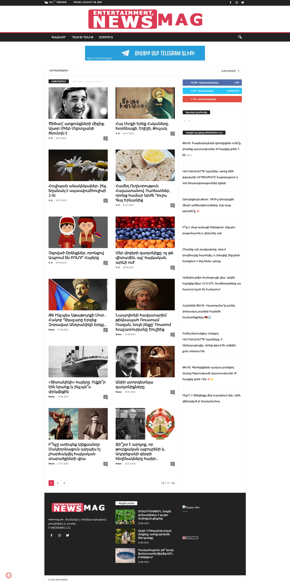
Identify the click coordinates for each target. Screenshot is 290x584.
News (52, 329)
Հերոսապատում (58, 70)
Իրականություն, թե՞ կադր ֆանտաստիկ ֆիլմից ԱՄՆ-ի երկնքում (156, 553)
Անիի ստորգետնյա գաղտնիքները (134, 384)
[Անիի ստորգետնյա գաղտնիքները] (145, 361)
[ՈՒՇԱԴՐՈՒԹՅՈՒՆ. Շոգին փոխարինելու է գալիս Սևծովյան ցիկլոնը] (125, 517)
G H (51, 138)
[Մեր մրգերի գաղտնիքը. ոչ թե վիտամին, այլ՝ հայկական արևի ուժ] (145, 232)
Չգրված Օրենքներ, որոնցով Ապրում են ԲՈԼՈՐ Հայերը (76, 255)
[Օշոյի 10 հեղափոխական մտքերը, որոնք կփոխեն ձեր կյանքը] (125, 536)
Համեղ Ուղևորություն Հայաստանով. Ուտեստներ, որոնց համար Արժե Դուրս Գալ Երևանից (143, 193)
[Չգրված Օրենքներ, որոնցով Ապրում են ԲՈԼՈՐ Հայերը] (78, 232)
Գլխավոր (58, 37)
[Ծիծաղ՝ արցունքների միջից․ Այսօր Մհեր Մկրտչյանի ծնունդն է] (78, 103)
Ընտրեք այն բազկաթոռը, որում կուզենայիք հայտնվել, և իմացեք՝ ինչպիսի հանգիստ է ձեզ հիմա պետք (211, 255)
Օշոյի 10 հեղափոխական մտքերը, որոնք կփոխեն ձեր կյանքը (154, 534)
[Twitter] (242, 3)
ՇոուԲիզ (106, 37)
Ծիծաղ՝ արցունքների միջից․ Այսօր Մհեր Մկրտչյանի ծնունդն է (77, 128)
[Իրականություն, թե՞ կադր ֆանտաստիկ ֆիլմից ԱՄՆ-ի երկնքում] (125, 555)
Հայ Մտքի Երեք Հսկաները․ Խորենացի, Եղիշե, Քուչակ (142, 126)
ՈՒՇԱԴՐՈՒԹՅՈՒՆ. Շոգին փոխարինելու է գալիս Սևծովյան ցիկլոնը (154, 515)
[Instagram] (236, 3)
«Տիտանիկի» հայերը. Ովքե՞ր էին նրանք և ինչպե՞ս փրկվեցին (77, 386)
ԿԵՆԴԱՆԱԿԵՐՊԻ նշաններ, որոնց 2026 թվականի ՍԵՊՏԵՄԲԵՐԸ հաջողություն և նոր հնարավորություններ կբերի (210, 177)
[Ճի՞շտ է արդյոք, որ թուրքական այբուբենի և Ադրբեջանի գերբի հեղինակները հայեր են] (145, 424)
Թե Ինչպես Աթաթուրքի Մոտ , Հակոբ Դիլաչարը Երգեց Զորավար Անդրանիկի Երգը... (77, 319)
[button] (240, 37)
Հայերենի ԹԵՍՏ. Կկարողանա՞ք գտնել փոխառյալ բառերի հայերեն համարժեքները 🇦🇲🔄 (208, 311)
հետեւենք (233, 90)
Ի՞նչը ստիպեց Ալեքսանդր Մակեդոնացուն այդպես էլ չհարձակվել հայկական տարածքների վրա (74, 451)
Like (237, 82)
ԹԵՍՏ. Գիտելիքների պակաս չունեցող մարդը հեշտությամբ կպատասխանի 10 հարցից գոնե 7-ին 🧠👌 (209, 373)
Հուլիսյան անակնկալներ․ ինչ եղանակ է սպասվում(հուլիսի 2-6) (77, 190)
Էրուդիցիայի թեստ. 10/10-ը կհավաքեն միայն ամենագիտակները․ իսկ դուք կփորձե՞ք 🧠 (208, 205)
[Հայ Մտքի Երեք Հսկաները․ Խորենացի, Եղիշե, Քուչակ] (145, 103)
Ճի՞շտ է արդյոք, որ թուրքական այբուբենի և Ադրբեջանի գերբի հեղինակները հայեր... (140, 451)
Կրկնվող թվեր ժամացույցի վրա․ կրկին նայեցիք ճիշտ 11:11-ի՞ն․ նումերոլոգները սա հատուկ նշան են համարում (211, 283)
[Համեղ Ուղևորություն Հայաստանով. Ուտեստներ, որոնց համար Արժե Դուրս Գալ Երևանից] (145, 165)
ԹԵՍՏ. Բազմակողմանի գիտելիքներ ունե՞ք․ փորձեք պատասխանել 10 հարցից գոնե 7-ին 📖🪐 (211, 149)
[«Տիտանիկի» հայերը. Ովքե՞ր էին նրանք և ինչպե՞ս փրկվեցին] (78, 361)
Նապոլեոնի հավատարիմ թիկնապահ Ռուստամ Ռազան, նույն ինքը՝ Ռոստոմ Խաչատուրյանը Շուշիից (143, 322)
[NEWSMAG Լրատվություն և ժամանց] (145, 19)
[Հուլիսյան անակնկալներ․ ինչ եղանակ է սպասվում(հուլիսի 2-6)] (78, 165)
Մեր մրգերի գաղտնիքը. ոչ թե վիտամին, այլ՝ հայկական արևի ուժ (144, 257)
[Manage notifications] (9, 575)
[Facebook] (230, 3)
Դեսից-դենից (82, 37)
